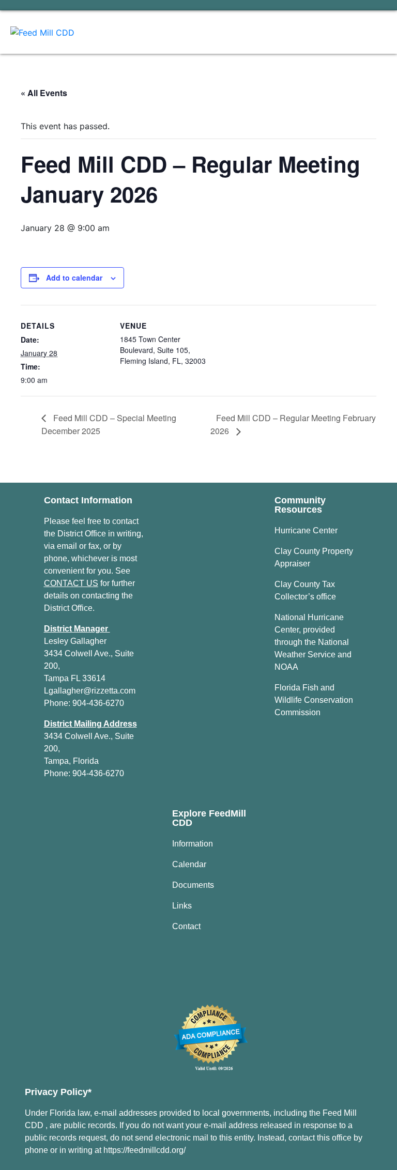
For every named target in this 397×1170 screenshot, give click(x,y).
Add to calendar (74, 277)
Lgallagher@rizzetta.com (89, 690)
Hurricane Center (306, 530)
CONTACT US (71, 583)
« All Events (44, 93)
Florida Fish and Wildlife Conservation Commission (313, 700)
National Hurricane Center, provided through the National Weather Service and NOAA (313, 642)
